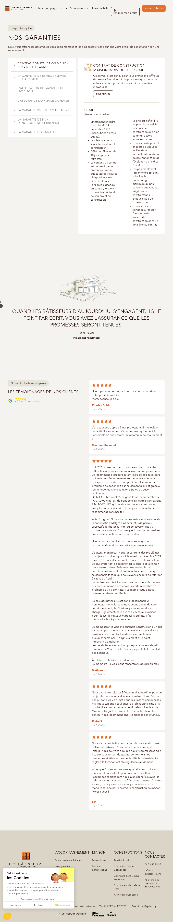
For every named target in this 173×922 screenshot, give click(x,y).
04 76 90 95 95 (153, 864)
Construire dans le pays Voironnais (126, 878)
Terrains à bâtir (100, 8)
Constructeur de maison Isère (127, 887)
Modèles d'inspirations (99, 868)
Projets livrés (99, 860)
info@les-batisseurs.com (153, 872)
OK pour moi (62, 905)
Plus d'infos (103, 93)
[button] (51, 8)
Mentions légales (142, 906)
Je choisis (39, 905)
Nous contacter (153, 8)
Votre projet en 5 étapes (68, 860)
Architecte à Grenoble (126, 895)
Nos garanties (62, 866)
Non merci (15, 905)
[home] (18, 8)
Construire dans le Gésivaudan (124, 868)
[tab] (42, 65)
